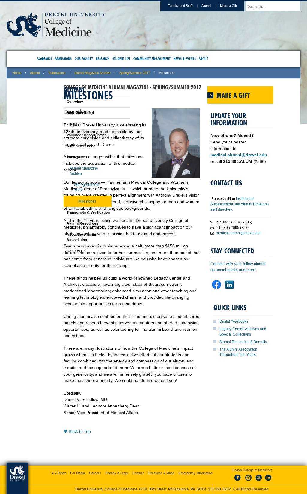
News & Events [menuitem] (195, 58)
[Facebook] (232, 476)
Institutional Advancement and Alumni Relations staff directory (234, 235)
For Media (113, 464)
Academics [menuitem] (54, 58)
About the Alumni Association (66, 237)
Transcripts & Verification (73, 212)
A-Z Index (94, 464)
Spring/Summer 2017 (173, 73)
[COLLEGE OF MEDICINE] (95, 34)
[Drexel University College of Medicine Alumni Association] (219, 343)
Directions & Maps (196, 464)
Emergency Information (148, 470)
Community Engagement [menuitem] (162, 58)
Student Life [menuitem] (132, 58)
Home (56, 73)
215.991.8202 (233, 484)
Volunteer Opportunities (72, 135)
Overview (60, 102)
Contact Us (61, 251)
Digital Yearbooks (236, 375)
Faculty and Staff (141, 5)
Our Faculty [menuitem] (94, 58)
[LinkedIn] (262, 476)
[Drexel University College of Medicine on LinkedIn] (231, 343)
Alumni (167, 5)
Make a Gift (189, 5)
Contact (173, 464)
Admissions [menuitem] (73, 58)
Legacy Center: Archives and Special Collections (239, 387)
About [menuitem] (213, 58)
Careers (130, 464)
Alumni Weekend (66, 146)
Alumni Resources (67, 223)
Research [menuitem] (113, 58)
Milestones (72, 201)
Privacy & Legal (152, 464)
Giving (57, 124)
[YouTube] (252, 476)
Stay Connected (65, 113)
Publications (96, 73)
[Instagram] (242, 476)
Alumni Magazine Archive (131, 73)
